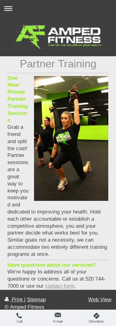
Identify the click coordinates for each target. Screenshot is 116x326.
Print (17, 300)
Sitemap (36, 300)
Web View (99, 300)
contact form (59, 286)
